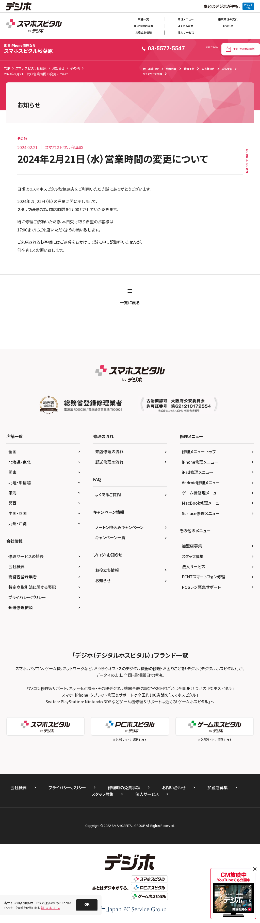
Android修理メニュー (201, 482)
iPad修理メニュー (197, 472)
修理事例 (189, 68)
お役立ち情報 (143, 32)
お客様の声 (208, 68)
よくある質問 (185, 26)
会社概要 (16, 566)
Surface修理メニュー (201, 513)
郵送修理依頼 (20, 607)
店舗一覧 (143, 19)
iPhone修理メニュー (200, 462)
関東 (12, 472)
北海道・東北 (19, 462)
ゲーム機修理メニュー (201, 492)
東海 (12, 492)
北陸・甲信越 (19, 482)
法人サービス (186, 32)
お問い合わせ (174, 787)
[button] (87, 904)
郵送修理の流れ (143, 26)
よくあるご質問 (108, 494)
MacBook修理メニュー (202, 503)
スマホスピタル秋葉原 (28, 48)
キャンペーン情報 (152, 74)
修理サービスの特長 (26, 556)
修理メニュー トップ (199, 451)
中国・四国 (17, 513)
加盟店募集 (192, 546)
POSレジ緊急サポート (201, 587)
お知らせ (228, 26)
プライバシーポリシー (27, 597)
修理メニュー (186, 19)
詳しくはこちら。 (50, 907)
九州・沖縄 (17, 523)
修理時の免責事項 (124, 787)
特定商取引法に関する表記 (32, 587)
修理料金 (171, 68)
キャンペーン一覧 (110, 537)
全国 (12, 451)
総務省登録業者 (22, 576)
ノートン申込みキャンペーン (119, 527)
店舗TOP (153, 68)
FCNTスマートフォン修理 (203, 576)
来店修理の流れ (228, 19)
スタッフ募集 (193, 556)
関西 (12, 503)
